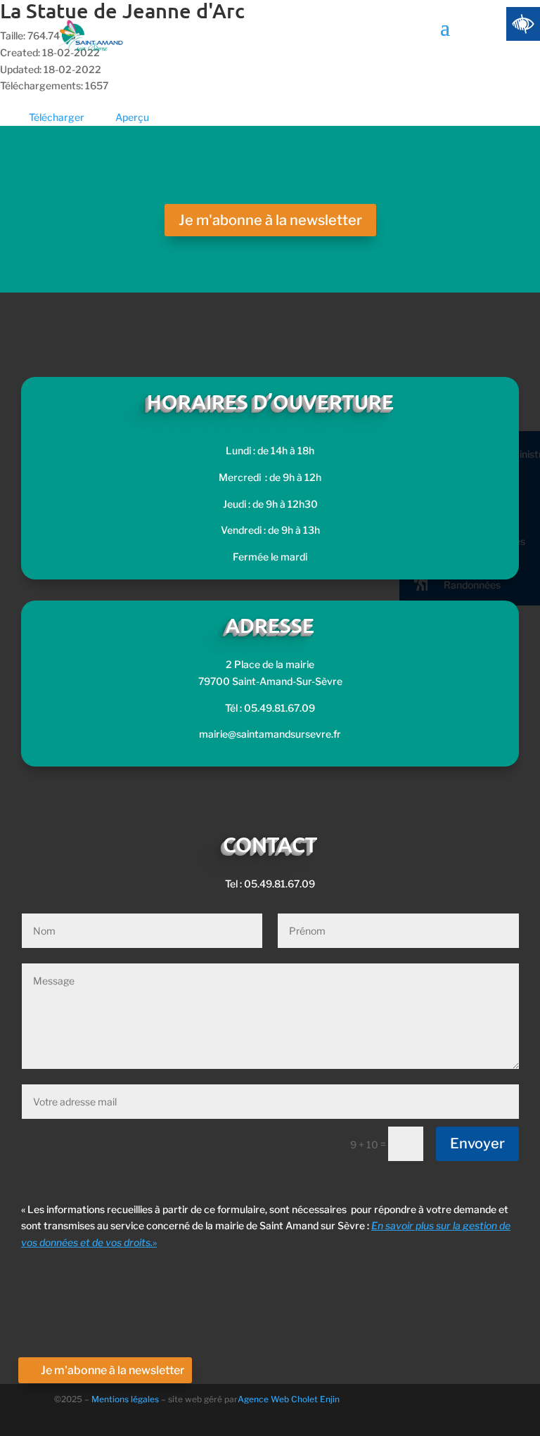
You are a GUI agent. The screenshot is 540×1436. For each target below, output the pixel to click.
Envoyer (477, 1143)
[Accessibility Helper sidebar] (523, 24)
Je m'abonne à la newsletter (270, 220)
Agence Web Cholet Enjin (289, 1399)
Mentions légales (126, 1399)
